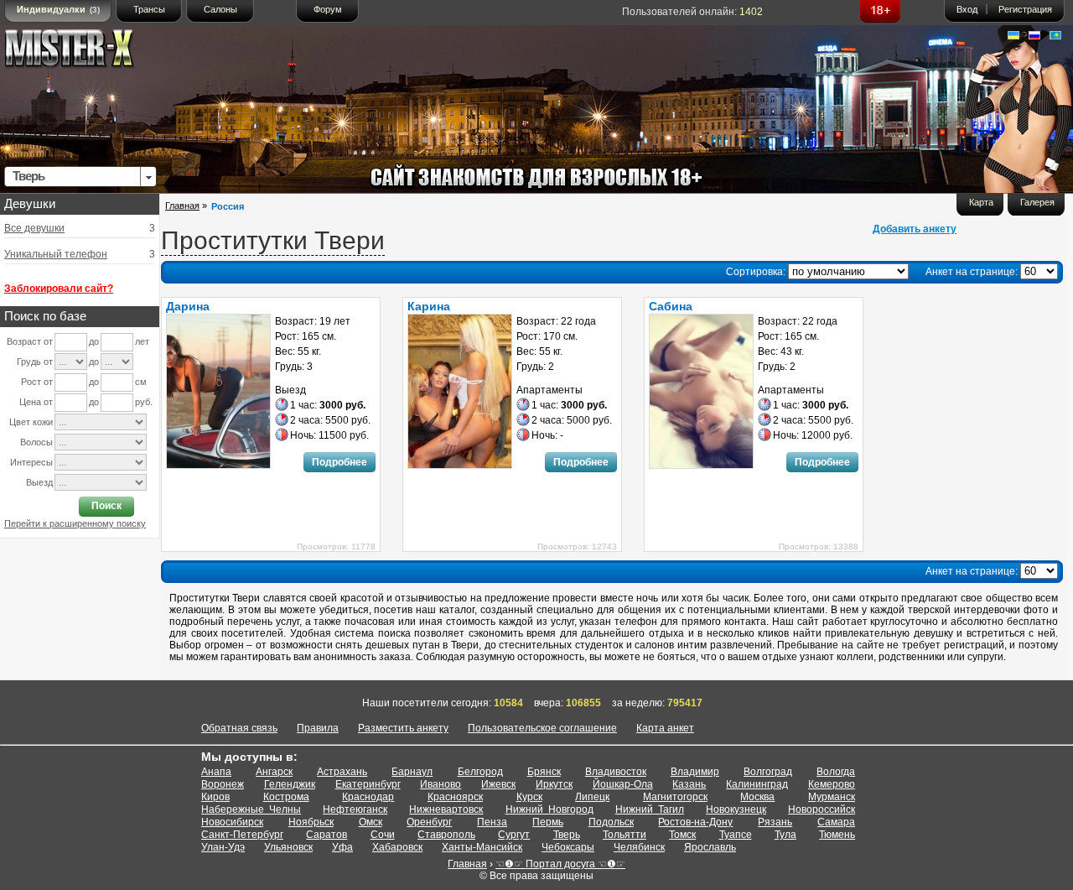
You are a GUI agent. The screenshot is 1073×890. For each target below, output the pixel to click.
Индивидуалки (58, 9)
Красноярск (455, 797)
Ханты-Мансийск (482, 847)
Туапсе (735, 835)
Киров (215, 797)
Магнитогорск (675, 797)
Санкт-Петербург (242, 835)
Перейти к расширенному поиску (75, 523)
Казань (689, 784)
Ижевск (498, 784)
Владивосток (615, 772)
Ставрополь (446, 835)
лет (142, 341)
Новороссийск (821, 809)
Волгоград (768, 772)
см (141, 382)
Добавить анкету (914, 229)
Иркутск (554, 784)
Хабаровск (397, 847)
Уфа (342, 847)
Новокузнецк (736, 809)
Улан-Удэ (223, 847)
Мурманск (831, 797)
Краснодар (368, 797)
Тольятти (624, 835)
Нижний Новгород (549, 809)
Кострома (286, 797)
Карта (981, 202)
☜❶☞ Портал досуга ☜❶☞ (560, 864)
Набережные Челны (251, 809)
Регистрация (1025, 9)
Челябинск (639, 847)
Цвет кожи (31, 422)
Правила (318, 728)
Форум (328, 9)
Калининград (757, 784)
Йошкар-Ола (623, 784)
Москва (757, 797)
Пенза (492, 822)
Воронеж (222, 784)
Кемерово (831, 784)
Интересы (31, 462)
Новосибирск (232, 822)
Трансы (149, 9)
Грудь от (35, 362)
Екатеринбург (368, 784)
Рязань (775, 822)
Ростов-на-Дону (695, 822)
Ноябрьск (311, 822)
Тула (785, 835)
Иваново (440, 784)
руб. (144, 402)
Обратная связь (239, 728)
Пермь (547, 822)
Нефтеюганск (355, 809)
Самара (836, 822)
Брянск (544, 772)
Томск (682, 835)
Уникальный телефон (55, 254)
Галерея (1037, 202)
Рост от (37, 382)
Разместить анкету (403, 728)
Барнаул (412, 772)
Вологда (835, 772)
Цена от (36, 402)
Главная (182, 205)
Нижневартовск (446, 809)
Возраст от (30, 341)
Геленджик (289, 784)
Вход (966, 9)
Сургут (514, 835)
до (94, 341)
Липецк (592, 797)
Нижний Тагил (649, 809)
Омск (370, 822)
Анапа (216, 772)
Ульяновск (288, 847)
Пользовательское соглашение (542, 728)
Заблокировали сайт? (58, 288)
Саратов (326, 835)
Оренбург (429, 822)
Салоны (220, 9)
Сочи (383, 835)
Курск (529, 797)
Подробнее (339, 462)
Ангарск (274, 772)
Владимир (695, 772)
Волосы (36, 442)
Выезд (39, 482)
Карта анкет (665, 728)
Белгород (480, 772)
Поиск (106, 506)
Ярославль (710, 847)
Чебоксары (568, 847)
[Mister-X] (86, 51)
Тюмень (837, 835)
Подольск (611, 822)
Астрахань (342, 772)
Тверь (566, 835)
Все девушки (34, 228)
